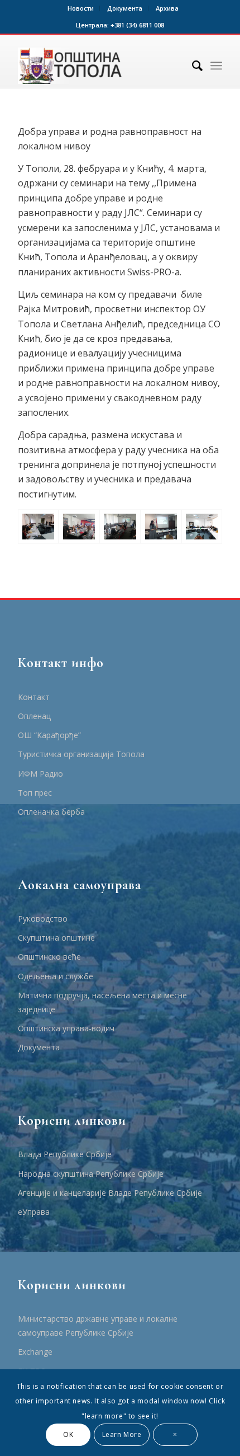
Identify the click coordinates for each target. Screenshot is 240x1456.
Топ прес (35, 792)
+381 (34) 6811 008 (137, 25)
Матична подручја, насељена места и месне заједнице (102, 1002)
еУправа (34, 1211)
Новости (81, 8)
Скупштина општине (56, 937)
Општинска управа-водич (66, 1028)
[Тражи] (192, 65)
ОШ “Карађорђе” (49, 735)
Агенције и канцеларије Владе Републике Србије (110, 1192)
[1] (38, 526)
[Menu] (216, 65)
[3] (79, 526)
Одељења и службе (55, 976)
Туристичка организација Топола (81, 754)
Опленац (34, 716)
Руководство (43, 918)
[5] (161, 526)
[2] (201, 526)
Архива (167, 8)
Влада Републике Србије (65, 1154)
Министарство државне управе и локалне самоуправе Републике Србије (97, 1325)
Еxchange (35, 1351)
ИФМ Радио (40, 773)
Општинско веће (49, 956)
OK (68, 1434)
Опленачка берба (51, 811)
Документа (124, 8)
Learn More (122, 1434)
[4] (119, 526)
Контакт (34, 697)
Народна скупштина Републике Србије (91, 1173)
